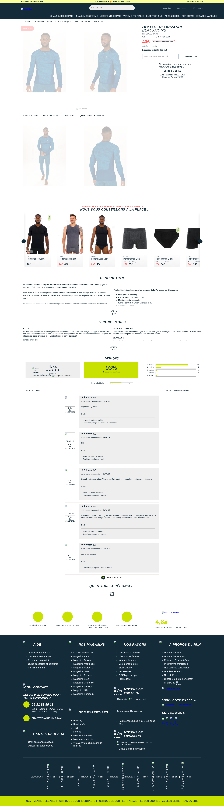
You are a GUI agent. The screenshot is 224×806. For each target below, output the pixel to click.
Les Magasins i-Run (83, 652)
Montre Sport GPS (82, 735)
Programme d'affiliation (176, 664)
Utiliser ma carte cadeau (40, 745)
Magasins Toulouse (83, 660)
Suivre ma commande (39, 656)
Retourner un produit (38, 660)
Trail (75, 728)
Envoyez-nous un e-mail (47, 718)
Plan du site (190, 801)
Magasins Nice (81, 671)
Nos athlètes (170, 675)
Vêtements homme (43, 21)
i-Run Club (169, 682)
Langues (37, 777)
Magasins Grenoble (83, 682)
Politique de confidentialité (76, 801)
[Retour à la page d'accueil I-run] (33, 12)
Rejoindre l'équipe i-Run (176, 660)
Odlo (76, 21)
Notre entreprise (172, 652)
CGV (28, 801)
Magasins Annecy (82, 686)
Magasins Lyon (81, 679)
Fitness (77, 731)
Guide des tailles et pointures (43, 664)
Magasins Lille (80, 690)
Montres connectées (83, 739)
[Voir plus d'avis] (112, 578)
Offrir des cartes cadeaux (41, 742)
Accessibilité (171, 801)
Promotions (125, 679)
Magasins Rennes (82, 675)
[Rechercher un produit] (131, 7)
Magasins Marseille (83, 667)
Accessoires (125, 671)
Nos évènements (173, 671)
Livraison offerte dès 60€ (154, 50)
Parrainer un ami (36, 667)
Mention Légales (44, 801)
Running (77, 720)
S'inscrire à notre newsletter (178, 679)
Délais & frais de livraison (132, 749)
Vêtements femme (128, 664)
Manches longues (63, 21)
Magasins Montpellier (84, 664)
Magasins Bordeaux (83, 694)
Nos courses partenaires (176, 667)
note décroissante (181, 390)
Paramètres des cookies (143, 801)
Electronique (125, 667)
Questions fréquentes (39, 652)
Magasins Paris (81, 656)
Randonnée (79, 724)
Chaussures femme (129, 656)
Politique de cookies (111, 801)
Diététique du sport (128, 675)
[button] (38, 620)
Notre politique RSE (174, 656)
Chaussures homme (129, 652)
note (38, 390)
